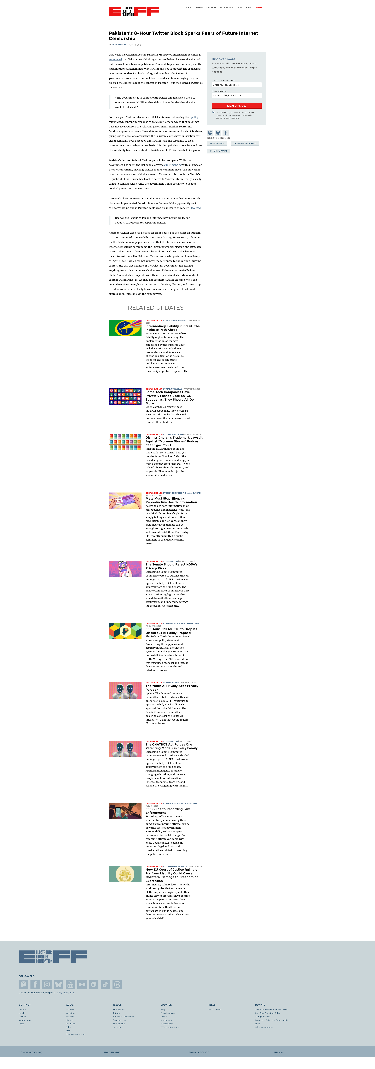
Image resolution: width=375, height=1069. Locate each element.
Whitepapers (167, 1023)
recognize (159, 888)
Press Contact (214, 1009)
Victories (70, 1016)
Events (164, 1016)
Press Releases (168, 1013)
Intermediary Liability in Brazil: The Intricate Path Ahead (173, 328)
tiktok (105, 984)
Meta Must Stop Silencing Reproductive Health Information (171, 500)
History (69, 1020)
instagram (47, 984)
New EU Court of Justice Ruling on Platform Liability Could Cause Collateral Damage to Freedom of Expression (172, 875)
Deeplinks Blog (154, 321)
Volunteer (70, 1013)
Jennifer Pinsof (175, 493)
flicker (82, 984)
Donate (258, 7)
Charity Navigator (64, 992)
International (218, 150)
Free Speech (217, 143)
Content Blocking (245, 143)
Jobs (68, 1027)
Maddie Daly (172, 683)
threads (117, 984)
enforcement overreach (159, 367)
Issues (199, 7)
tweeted (196, 207)
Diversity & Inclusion (75, 1034)
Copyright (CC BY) (30, 1052)
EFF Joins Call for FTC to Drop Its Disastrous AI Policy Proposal (171, 631)
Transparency (119, 1020)
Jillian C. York (193, 493)
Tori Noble (172, 623)
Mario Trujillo (174, 389)
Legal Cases (166, 1020)
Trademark (112, 1052)
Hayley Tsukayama (189, 623)
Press (21, 1023)
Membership (25, 1020)
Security (22, 1016)
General (22, 1009)
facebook (35, 984)
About (189, 7)
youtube (70, 984)
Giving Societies (262, 1016)
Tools (239, 7)
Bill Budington (189, 803)
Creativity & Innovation (123, 1016)
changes (173, 340)
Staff (68, 1030)
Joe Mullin (172, 561)
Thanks (279, 1052)
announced (115, 59)
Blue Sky (58, 984)
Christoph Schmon (176, 866)
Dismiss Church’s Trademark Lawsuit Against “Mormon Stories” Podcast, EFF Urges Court (174, 441)
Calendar (70, 1009)
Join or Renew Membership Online (271, 1009)
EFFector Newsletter (170, 1027)
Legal (21, 1013)
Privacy (116, 1013)
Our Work (211, 7)
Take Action (226, 7)
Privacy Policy (199, 1052)
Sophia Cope (173, 803)
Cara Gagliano (174, 434)
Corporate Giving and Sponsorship (271, 1020)
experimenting (173, 164)
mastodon (23, 984)
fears (152, 242)
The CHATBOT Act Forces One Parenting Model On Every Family (171, 746)
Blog (163, 1009)
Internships (71, 1023)
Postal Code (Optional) (223, 80)
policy (194, 117)
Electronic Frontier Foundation (134, 13)
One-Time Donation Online (268, 1013)
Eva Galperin (119, 45)
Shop (248, 7)
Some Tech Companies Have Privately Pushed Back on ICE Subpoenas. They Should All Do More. (170, 397)
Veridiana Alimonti (176, 321)
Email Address (219, 91)
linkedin (93, 984)
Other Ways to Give (264, 1027)
